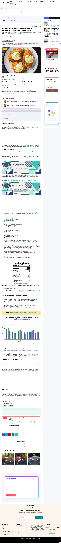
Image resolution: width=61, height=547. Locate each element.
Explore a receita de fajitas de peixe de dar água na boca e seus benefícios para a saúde (22, 180)
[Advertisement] (21, 137)
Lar (1, 17)
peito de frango (23, 290)
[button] (15, 4)
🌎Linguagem (52, 1)
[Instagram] (30, 508)
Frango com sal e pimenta (20, 241)
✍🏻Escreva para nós (5, 534)
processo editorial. (26, 423)
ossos (14, 306)
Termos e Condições (29, 538)
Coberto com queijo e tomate (31, 146)
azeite (9, 248)
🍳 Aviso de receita (21, 409)
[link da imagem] (52, 530)
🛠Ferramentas (13, 1)
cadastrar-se (39, 517)
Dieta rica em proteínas (24, 291)
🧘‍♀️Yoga (35, 1)
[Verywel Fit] (5, 3)
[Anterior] (3, 8)
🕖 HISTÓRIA (11, 405)
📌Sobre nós (4, 525)
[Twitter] (28, 508)
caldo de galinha (30, 371)
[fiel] (52, 533)
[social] (12, 420)
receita (14, 79)
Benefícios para (35, 213)
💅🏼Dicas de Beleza (43, 1)
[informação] (14, 40)
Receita (4, 17)
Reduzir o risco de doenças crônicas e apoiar (31, 363)
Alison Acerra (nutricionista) (18, 417)
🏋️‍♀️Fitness (21, 1)
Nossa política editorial (18, 44)
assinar (11, 4)
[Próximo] (59, 8)
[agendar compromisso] (21, 167)
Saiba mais (9, 413)
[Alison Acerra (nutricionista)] (10, 418)
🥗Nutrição (28, 1)
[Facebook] (26, 508)
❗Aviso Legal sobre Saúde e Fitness (7, 531)
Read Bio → (10, 428)
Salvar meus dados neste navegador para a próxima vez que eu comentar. (20, 492)
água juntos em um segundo (12, 242)
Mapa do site (23, 538)
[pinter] (32, 508)
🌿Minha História (4, 527)
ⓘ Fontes (4, 405)
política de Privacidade (36, 538)
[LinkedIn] (34, 508)
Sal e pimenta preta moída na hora (10, 219)
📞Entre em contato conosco (6, 528)
